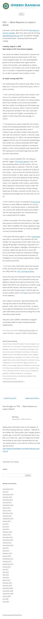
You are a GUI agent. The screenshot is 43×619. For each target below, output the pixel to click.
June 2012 (6, 572)
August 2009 (7, 596)
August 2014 (7, 521)
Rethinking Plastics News (27, 330)
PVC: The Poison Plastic (25, 271)
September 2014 (8, 518)
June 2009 (6, 601)
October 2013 (7, 543)
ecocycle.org (35, 202)
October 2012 (7, 561)
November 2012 (8, 559)
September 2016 (8, 494)
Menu (21, 14)
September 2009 (8, 593)
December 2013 (8, 537)
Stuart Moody (32, 333)
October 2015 (7, 502)
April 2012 (6, 577)
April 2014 (6, 529)
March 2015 (6, 508)
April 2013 (6, 551)
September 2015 (8, 505)
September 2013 (8, 545)
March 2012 (6, 580)
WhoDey (15, 417)
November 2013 (8, 540)
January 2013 (7, 556)
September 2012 (8, 564)
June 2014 (6, 526)
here (25, 293)
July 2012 (5, 569)
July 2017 (5, 492)
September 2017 (8, 489)
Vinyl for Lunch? (9, 398)
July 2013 (5, 548)
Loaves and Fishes (32, 398)
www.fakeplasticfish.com (11, 36)
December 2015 (8, 500)
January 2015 (7, 510)
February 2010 (7, 585)
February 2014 (7, 532)
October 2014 (7, 516)
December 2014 (8, 513)
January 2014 (7, 535)
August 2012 (7, 567)
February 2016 (7, 497)
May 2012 (6, 575)
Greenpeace (35, 237)
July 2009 (5, 599)
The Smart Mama (21, 161)
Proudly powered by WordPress (12, 615)
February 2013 (7, 553)
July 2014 (5, 524)
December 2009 (8, 588)
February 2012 (7, 583)
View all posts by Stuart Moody (14, 381)
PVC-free (10, 333)
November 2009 (8, 591)
